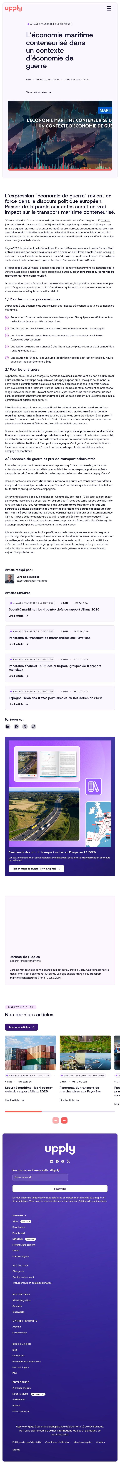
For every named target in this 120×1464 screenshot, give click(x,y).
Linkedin (7, 726)
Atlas (15, 1221)
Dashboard (18, 1233)
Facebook (16, 726)
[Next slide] (64, 1120)
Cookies (100, 1442)
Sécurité (17, 1306)
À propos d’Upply (21, 1388)
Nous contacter (21, 1411)
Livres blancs (19, 1332)
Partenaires (18, 1399)
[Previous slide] (55, 1120)
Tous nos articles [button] (20, 1027)
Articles (16, 1326)
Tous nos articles (36, 92)
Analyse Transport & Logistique (50, 24)
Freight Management (23, 1244)
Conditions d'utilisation (57, 1442)
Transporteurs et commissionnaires (32, 1282)
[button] (18, 616)
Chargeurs (18, 1271)
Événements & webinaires (26, 1361)
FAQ (14, 1373)
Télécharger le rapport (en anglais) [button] (34, 868)
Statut (16, 1449)
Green (15, 1250)
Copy (33, 726)
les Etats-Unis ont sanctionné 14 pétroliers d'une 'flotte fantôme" (63, 392)
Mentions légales (83, 1442)
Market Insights (20, 1256)
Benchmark (18, 1227)
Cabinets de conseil (23, 1277)
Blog (14, 1349)
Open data (18, 1312)
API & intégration (21, 1300)
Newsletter (18, 1355)
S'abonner (60, 1188)
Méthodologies (20, 1367)
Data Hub (17, 1238)
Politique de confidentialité (93, 1201)
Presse (16, 1405)
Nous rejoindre (20, 1393)
